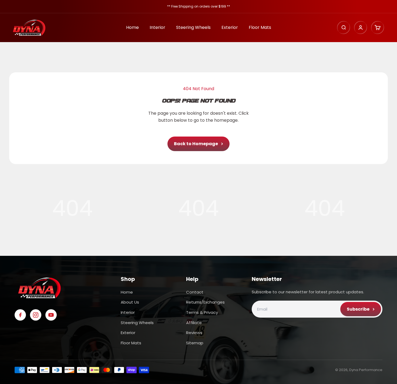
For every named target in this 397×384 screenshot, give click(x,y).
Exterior (229, 28)
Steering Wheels (193, 28)
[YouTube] (51, 315)
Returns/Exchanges (205, 302)
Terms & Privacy (202, 312)
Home (132, 28)
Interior (157, 28)
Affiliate (194, 322)
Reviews (194, 332)
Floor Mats (260, 28)
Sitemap (194, 343)
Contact (194, 292)
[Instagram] (35, 315)
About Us (130, 302)
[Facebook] (20, 315)
